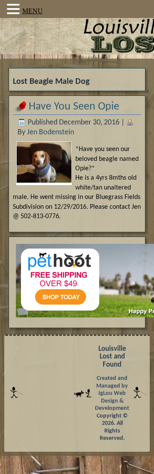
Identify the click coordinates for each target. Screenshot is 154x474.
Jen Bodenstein (50, 132)
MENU (32, 11)
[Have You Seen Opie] (44, 180)
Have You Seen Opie (74, 107)
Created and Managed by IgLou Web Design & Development (112, 393)
